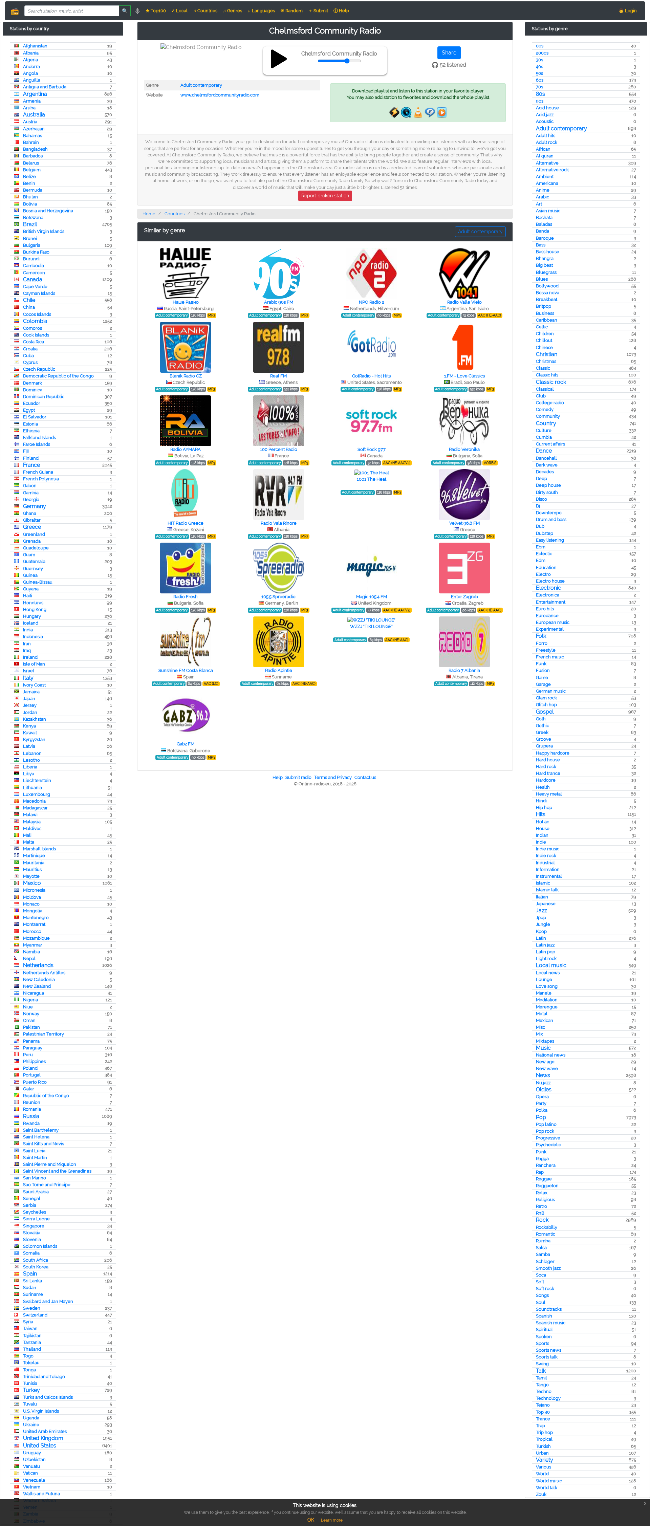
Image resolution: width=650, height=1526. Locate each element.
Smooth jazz (548, 1268)
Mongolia (32, 910)
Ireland (30, 657)
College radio (550, 402)
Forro (541, 643)
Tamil (541, 1377)
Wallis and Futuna (41, 1493)
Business (545, 313)
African (543, 149)
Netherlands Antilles (44, 972)
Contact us (365, 777)
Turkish (543, 1446)
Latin (541, 938)
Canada (32, 279)
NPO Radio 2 (371, 302)
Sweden (31, 1308)
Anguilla (31, 80)
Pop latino (546, 1124)
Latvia (29, 746)
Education (546, 567)
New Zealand (37, 986)
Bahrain (31, 142)
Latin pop (545, 951)
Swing (542, 1363)
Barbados (33, 155)
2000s (542, 53)
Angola (30, 73)
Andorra (31, 66)
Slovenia (32, 1239)
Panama (31, 1041)
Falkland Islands (39, 437)
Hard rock (546, 766)
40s (539, 66)
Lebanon (32, 753)
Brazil (30, 224)
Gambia (31, 492)
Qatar (28, 1088)
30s (539, 59)
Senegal (31, 1198)
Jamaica (31, 691)
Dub (540, 526)
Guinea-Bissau (37, 582)
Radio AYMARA (185, 449)
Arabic (542, 196)
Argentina (35, 94)
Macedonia (34, 801)
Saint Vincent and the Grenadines (57, 1171)
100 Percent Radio (278, 449)
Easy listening (550, 540)
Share (449, 52)
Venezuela (34, 1480)
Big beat (544, 265)
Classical (545, 389)
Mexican (544, 1020)
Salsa (541, 1247)
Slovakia (31, 1232)
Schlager (545, 1261)
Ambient (545, 176)
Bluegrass (546, 272)
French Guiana (38, 472)
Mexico (32, 883)
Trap (540, 1425)
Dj (538, 505)
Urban (542, 1453)
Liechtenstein (37, 780)
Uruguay (32, 1452)
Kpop (541, 931)
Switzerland (35, 1314)
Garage (543, 684)
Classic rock (551, 382)
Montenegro (36, 917)
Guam (29, 554)
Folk (541, 636)
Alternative (547, 163)
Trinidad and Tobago (44, 1376)
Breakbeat (546, 299)
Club (541, 395)
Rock (542, 1220)
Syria (28, 1321)
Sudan (29, 1287)
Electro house (550, 581)
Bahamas (32, 135)
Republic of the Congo (46, 1095)
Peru (28, 1054)
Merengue (547, 1006)
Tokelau (31, 1362)
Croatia (30, 348)
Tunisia (30, 1383)
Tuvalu (30, 1404)
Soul (540, 1302)
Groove (543, 739)
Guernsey (33, 568)
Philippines (34, 1061)
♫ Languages (261, 10)
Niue (28, 1006)
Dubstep (544, 533)
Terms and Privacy (333, 777)
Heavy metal (549, 794)
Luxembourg (36, 794)
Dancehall (546, 458)
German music (551, 691)
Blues (542, 279)
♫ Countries (205, 10)
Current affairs (550, 443)
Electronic (548, 588)
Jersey (30, 705)
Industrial (545, 862)
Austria (30, 121)
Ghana (29, 513)
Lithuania (32, 787)
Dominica (32, 389)
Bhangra (545, 258)
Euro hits (545, 608)
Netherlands (38, 965)
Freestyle (546, 650)
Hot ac (542, 821)
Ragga (542, 1158)
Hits (540, 814)
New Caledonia (39, 979)
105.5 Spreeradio (278, 596)
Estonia (30, 424)
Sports (542, 1343)
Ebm (540, 546)
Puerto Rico (35, 1082)
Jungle (543, 924)
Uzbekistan (34, 1459)
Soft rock (545, 1288)
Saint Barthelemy (41, 1130)
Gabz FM (185, 743)
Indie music (547, 848)
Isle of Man (34, 664)
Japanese (546, 903)
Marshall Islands (39, 848)
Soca (541, 1275)
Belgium (32, 169)
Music (543, 1048)
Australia (34, 114)
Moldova (32, 897)
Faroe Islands (36, 444)
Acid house (547, 107)
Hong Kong (34, 609)
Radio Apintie (278, 670)
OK (310, 1520)
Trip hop (544, 1432)
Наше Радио (186, 302)
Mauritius (32, 869)
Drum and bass (551, 519)
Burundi (31, 258)
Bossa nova (547, 292)
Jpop (541, 917)
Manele (543, 993)
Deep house (548, 485)
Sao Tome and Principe (46, 1184)
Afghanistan (35, 45)
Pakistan (31, 1027)
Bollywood (547, 285)
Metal (541, 1013)
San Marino (34, 1177)
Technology (548, 1398)
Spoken (544, 1336)
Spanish (544, 1315)
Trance (543, 1418)
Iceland (30, 623)
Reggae (544, 1178)
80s (540, 94)
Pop (541, 1117)
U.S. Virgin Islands (41, 1411)
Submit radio (298, 777)
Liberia (30, 766)
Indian (542, 835)
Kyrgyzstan (34, 739)
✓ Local (179, 10)
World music (549, 1480)
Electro (543, 574)
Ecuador (31, 403)
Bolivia (30, 203)
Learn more (332, 1520)
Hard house (548, 759)
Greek (542, 732)
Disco (541, 499)
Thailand (32, 1349)
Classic (543, 368)
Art (539, 203)
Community (548, 416)
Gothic (542, 725)
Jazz (541, 910)
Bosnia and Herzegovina (48, 210)
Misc (540, 1027)
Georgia (31, 499)
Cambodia (33, 265)
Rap (540, 1172)
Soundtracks (549, 1309)
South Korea (35, 1266)
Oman (29, 1020)
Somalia (31, 1253)
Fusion (543, 670)
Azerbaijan (34, 128)
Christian (546, 354)
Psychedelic (548, 1144)
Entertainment (550, 602)
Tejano (543, 1405)
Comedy (545, 409)
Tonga (29, 1369)
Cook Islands (36, 334)
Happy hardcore (552, 753)
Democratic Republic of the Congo (58, 375)
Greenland (34, 534)
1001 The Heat (371, 479)
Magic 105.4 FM (371, 596)
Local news (548, 972)
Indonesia (33, 636)
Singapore (33, 1225)
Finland (31, 458)
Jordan (30, 712)
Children (545, 333)
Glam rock (546, 697)
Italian (542, 896)
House (542, 828)
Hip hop (544, 807)
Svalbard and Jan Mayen (48, 1301)
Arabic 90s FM (278, 302)
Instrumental (549, 876)
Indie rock (546, 855)
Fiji (26, 451)
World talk (546, 1487)
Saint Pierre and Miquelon (49, 1164)
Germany (34, 506)
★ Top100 (156, 10)
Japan (29, 698)
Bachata (544, 217)
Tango (542, 1384)
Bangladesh (35, 149)
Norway (31, 1013)
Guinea (30, 575)
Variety (544, 1460)
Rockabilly (546, 1227)
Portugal (32, 1074)
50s (539, 73)
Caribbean (546, 320)
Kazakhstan (34, 719)
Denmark (32, 383)
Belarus (31, 163)
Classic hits (547, 374)
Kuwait (30, 732)
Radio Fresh (185, 596)
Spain (30, 1273)
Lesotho (31, 760)
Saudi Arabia (36, 1191)
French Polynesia (41, 478)
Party (541, 1103)
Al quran (545, 155)
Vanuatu (31, 1466)
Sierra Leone (36, 1218)
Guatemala (34, 561)
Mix (539, 1034)
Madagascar (35, 807)
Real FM (278, 375)
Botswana (33, 217)
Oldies (543, 1089)
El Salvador (34, 416)
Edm (540, 560)
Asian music (548, 210)
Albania (31, 53)
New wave (547, 1068)
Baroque (545, 238)
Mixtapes (545, 1041)
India (28, 629)
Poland (30, 1068)
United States (39, 1445)
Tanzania (32, 1342)
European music (552, 622)
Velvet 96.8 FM (464, 523)
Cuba (28, 355)
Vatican (30, 1473)
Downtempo (549, 512)
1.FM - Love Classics (464, 375)
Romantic (545, 1234)
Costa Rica (33, 341)
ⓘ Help (341, 10)
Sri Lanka (32, 1280)
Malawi (30, 814)
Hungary (32, 616)
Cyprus (30, 362)
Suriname (33, 1294)
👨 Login (628, 10)
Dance (544, 451)
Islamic (543, 883)
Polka (541, 1110)
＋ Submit (318, 10)
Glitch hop (546, 704)
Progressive (548, 1137)
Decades (545, 471)
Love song (547, 986)
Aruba (29, 107)
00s (539, 45)
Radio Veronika (464, 449)
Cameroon (34, 272)
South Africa (35, 1260)
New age (545, 1061)
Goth (541, 718)
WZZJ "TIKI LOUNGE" (371, 626)
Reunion (31, 1102)
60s (539, 80)
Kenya (29, 725)
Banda (542, 231)
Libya (28, 773)
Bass (540, 244)
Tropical (544, 1439)
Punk (541, 1151)
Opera (542, 1096)
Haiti (27, 595)
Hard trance (548, 773)
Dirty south (547, 492)
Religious (545, 1199)
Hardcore (546, 780)
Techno (543, 1391)
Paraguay (32, 1047)
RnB (540, 1213)
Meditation (547, 999)
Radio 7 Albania (464, 670)
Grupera (544, 745)
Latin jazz (545, 944)
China (29, 307)
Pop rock (545, 1131)
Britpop (543, 306)
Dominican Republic (43, 396)
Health (543, 787)
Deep (541, 478)
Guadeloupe (36, 547)
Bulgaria (31, 245)
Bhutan (30, 196)
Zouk (541, 1494)
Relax (541, 1192)
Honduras (33, 602)
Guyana (31, 588)
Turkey (31, 1390)
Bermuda (32, 190)
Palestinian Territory (43, 1034)
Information (548, 869)
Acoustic (545, 121)
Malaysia (32, 821)
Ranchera (546, 1165)
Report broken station (325, 195)
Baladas (544, 224)
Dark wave (547, 464)
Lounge (544, 979)
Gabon (30, 485)
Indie (541, 842)
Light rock (546, 958)
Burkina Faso (36, 252)
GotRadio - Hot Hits (371, 375)
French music (550, 656)
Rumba (543, 1240)
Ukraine (31, 1424)
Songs (542, 1295)
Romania (32, 1109)
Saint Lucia (34, 1150)
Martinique (34, 855)
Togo (28, 1355)
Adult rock (546, 142)
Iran (27, 643)
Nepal (29, 958)
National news (550, 1055)
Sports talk (547, 1356)
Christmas (546, 361)
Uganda (31, 1417)
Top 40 (543, 1412)
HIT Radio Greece (185, 523)
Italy (28, 678)
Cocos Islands (37, 314)
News (543, 1075)
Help (278, 777)
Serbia (29, 1205)
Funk (541, 663)
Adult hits (545, 135)
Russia (31, 1116)
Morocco (32, 931)
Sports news (548, 1350)
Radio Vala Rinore (279, 523)
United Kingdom (43, 1438)
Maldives (32, 828)
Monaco (31, 904)
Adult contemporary (561, 128)
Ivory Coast (34, 685)
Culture (543, 430)
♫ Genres (232, 10)
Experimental (550, 629)
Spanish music (550, 1322)
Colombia (35, 321)
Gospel (545, 711)
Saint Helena (36, 1136)
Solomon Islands (40, 1246)
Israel (28, 670)
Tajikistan (32, 1335)
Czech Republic (39, 369)
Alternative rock (552, 169)
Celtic (542, 326)
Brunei (30, 238)
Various (543, 1466)
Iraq (27, 650)
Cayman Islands (39, 293)
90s (539, 101)
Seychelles (34, 1212)
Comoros (32, 328)
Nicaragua (33, 993)
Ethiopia (31, 430)
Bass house (547, 251)
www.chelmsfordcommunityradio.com (219, 94)
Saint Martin (35, 1157)
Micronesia (34, 890)
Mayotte (31, 876)
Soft (540, 1281)
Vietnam (31, 1486)
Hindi (541, 800)
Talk (541, 1371)
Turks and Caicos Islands (48, 1397)
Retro (541, 1206)
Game (542, 677)
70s (539, 86)
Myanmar (32, 944)
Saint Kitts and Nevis (43, 1143)
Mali (27, 835)
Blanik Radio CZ (186, 375)
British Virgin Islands (43, 231)
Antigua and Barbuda (44, 86)
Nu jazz (543, 1082)
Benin (29, 183)
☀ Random (291, 10)
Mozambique (36, 938)
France (31, 465)
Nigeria (30, 999)
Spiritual (544, 1329)
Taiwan (30, 1328)
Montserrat (34, 924)
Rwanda (31, 1123)
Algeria (30, 59)
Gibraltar (32, 520)
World (542, 1473)
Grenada (32, 541)
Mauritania (33, 862)
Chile (29, 300)
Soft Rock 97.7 (372, 449)
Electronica (547, 594)
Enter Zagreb (464, 596)
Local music (551, 965)
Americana (547, 183)
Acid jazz (545, 114)
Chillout (544, 340)
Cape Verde (35, 286)
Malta (28, 842)
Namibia (31, 951)
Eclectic (544, 553)
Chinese (544, 347)
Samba (543, 1254)
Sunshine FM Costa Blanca (185, 670)
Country (546, 423)
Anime (542, 190)
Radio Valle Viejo (464, 302)
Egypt (29, 410)
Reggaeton (547, 1185)
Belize (29, 176)
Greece (32, 527)
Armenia (32, 101)
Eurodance (547, 615)
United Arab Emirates (45, 1431)
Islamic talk (547, 889)
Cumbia (544, 437)
